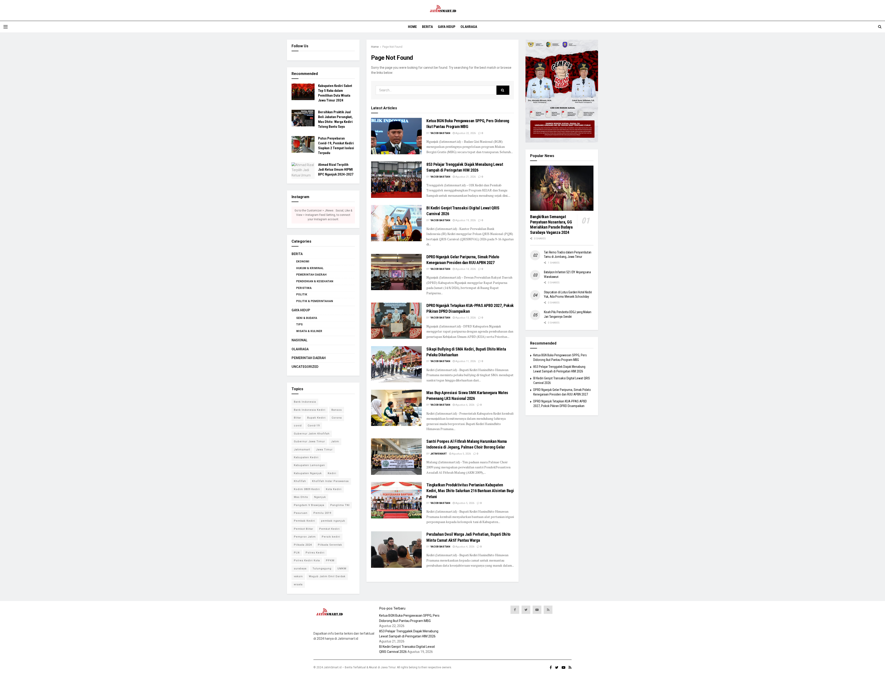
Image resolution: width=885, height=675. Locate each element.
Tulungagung (322, 568)
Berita (427, 27)
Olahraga (468, 27)
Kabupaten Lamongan (309, 465)
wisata (298, 584)
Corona (337, 417)
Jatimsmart (438, 453)
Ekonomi (302, 261)
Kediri (332, 473)
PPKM (330, 560)
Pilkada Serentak (330, 544)
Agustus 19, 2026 (465, 220)
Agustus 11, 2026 (465, 361)
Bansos (336, 409)
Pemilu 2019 (322, 512)
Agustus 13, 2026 (465, 317)
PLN (297, 552)
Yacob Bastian (440, 133)
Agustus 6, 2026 (464, 404)
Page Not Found (392, 46)
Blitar (297, 417)
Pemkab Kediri (304, 520)
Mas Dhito (301, 497)
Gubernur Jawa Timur (309, 441)
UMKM (341, 568)
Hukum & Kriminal (310, 268)
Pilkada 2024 (303, 544)
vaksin (298, 576)
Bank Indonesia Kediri (309, 409)
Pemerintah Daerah (311, 274)
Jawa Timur (324, 449)
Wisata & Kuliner (309, 331)
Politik (301, 294)
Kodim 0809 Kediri (307, 489)
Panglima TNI (340, 505)
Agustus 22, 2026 (465, 133)
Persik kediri (331, 536)
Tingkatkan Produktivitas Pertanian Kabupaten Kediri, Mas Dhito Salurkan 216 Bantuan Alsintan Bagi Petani (470, 490)
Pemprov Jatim (305, 536)
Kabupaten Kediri (306, 457)
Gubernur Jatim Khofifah (312, 433)
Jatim (335, 441)
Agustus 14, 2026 (465, 269)
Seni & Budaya (306, 318)
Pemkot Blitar (303, 528)
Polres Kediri (315, 552)
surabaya (300, 568)
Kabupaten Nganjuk (308, 473)
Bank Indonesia (305, 401)
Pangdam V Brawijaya (309, 505)
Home (412, 27)
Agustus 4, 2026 (464, 546)
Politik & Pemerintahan (314, 301)
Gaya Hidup (446, 27)
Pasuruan (300, 512)
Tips (299, 324)
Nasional (299, 340)
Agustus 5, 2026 (461, 453)
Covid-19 (314, 425)
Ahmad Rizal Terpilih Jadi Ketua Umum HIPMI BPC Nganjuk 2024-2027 (336, 169)
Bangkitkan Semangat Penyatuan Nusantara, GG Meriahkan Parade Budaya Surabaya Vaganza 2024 (551, 224)
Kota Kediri (334, 489)
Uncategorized (305, 367)
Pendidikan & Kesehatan (314, 281)
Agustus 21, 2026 (465, 176)
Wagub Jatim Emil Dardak (327, 576)
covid (298, 425)
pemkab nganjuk (333, 520)
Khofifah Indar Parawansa (330, 481)
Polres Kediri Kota (307, 560)
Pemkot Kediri (329, 528)
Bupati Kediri (316, 417)
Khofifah (300, 481)
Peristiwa (304, 288)
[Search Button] (502, 90)
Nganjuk (320, 497)
